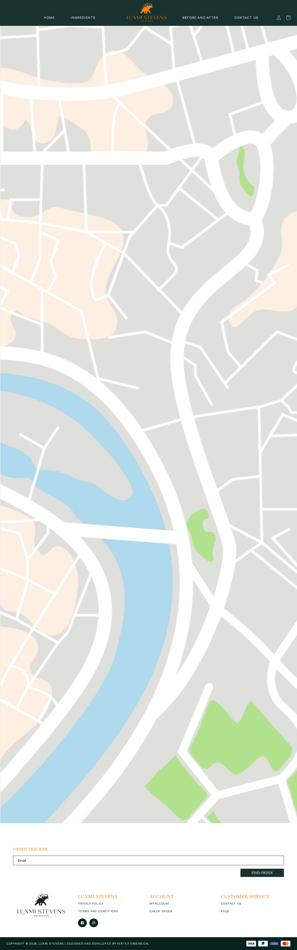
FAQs (225, 911)
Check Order (160, 911)
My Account (159, 903)
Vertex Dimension (132, 943)
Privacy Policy (90, 903)
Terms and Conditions (98, 911)
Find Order (262, 873)
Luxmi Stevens (51, 943)
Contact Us (231, 903)
